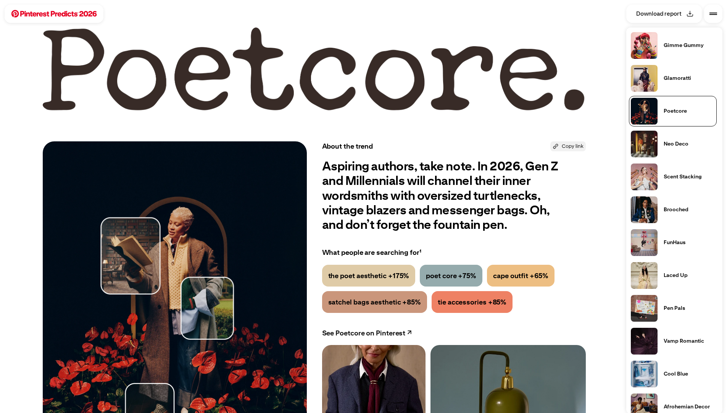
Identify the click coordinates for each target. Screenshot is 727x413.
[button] (54, 14)
